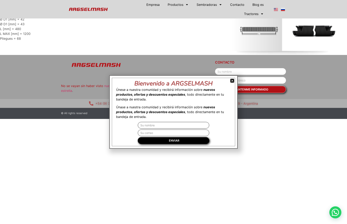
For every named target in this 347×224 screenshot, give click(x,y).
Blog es (258, 5)
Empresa (153, 5)
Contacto (237, 5)
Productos (175, 5)
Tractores (251, 14)
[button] (335, 212)
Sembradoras (207, 5)
